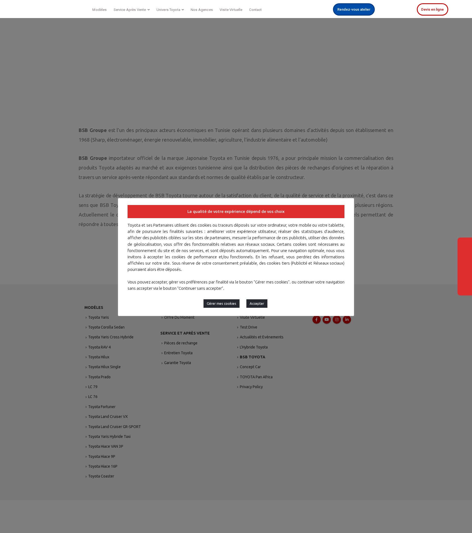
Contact (255, 10)
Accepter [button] (257, 303)
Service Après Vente (130, 10)
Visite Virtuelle (231, 10)
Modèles (99, 10)
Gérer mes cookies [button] (221, 303)
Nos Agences (202, 10)
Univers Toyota (168, 10)
